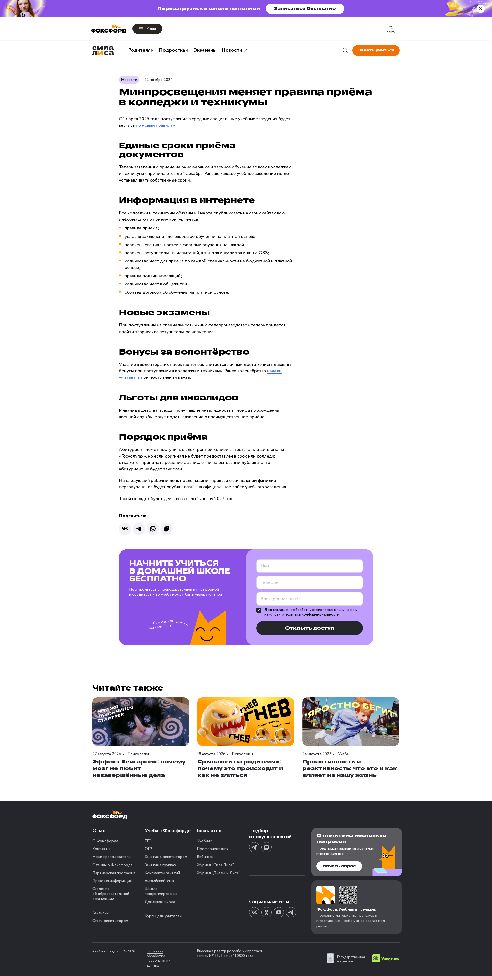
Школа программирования (161, 891)
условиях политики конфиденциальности (304, 614)
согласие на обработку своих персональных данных (316, 609)
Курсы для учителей (163, 916)
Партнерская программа (113, 873)
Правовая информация (112, 881)
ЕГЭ (148, 841)
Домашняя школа (160, 902)
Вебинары (205, 857)
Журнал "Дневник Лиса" (218, 873)
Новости (232, 50)
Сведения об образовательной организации (110, 893)
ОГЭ (149, 849)
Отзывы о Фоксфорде (112, 865)
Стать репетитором (110, 921)
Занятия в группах (160, 865)
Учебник (204, 841)
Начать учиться (376, 50)
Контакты (101, 849)
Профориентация (212, 849)
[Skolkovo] (386, 958)
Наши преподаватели (111, 857)
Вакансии (100, 913)
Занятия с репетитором (166, 857)
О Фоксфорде (105, 841)
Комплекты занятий (162, 873)
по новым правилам (156, 125)
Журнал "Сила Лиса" (215, 865)
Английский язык (160, 881)
